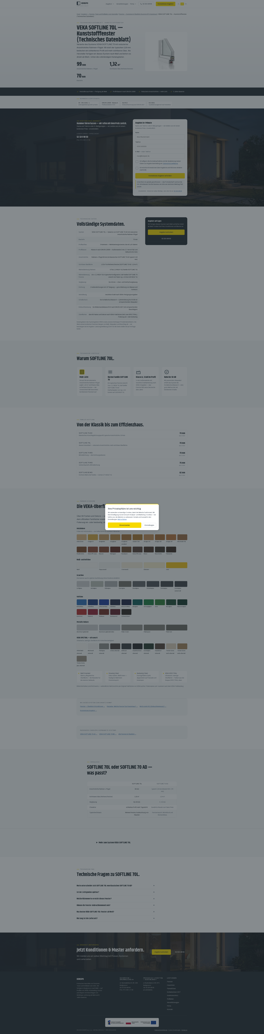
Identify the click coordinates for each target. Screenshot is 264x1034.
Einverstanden (124, 525)
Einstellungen (149, 525)
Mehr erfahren (122, 519)
